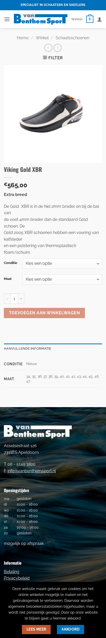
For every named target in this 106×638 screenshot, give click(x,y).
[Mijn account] (99, 19)
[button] (7, 19)
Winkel (77, 19)
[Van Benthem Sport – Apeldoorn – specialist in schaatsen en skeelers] (40, 19)
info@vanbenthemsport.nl (31, 470)
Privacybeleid (17, 578)
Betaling (11, 571)
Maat (8, 279)
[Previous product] (57, 48)
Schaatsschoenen (72, 37)
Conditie (10, 263)
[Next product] (48, 48)
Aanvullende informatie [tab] (27, 348)
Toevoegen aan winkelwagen (44, 312)
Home (23, 37)
